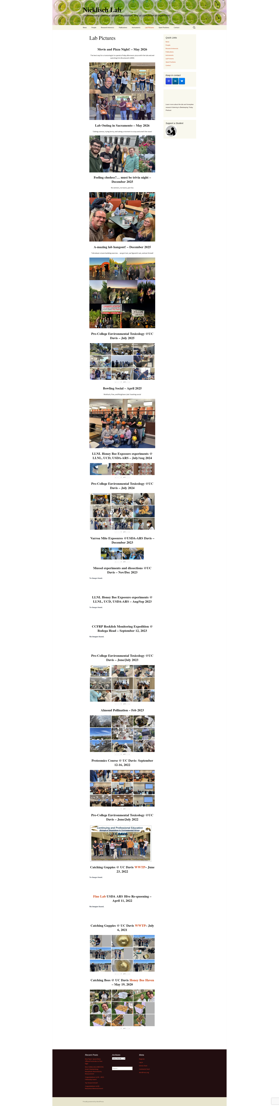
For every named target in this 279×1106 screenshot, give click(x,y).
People (93, 27)
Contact (176, 27)
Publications (123, 27)
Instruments (136, 27)
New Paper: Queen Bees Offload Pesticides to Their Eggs (93, 1061)
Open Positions (164, 27)
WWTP (139, 867)
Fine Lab (99, 896)
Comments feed (144, 1069)
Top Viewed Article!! (91, 1083)
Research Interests (107, 27)
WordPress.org (144, 1072)
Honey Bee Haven (142, 980)
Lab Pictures (149, 27)
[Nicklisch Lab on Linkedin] (175, 81)
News (85, 27)
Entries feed (143, 1066)
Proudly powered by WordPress (93, 1102)
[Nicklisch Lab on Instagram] (169, 81)
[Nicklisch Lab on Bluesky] (182, 81)
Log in (141, 1062)
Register (142, 1059)
